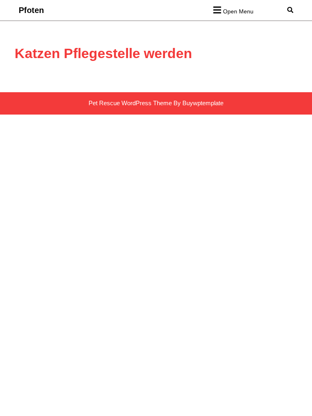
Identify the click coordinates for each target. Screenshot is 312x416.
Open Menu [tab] (238, 9)
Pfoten (31, 10)
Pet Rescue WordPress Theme (130, 103)
